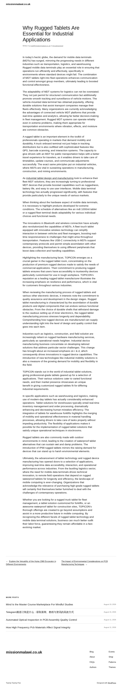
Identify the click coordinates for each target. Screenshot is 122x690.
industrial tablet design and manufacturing (50, 178)
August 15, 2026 (110, 612)
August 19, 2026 (110, 604)
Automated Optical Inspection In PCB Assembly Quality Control (41, 619)
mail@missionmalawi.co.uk (40, 46)
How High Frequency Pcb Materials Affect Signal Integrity (38, 627)
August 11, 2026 (110, 620)
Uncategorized (57, 46)
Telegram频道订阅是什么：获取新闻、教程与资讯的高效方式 (40, 612)
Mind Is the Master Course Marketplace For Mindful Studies (39, 604)
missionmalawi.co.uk (18, 4)
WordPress (112, 683)
